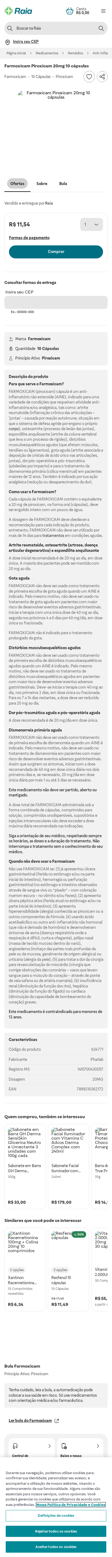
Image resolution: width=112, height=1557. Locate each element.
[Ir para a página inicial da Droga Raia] (18, 10)
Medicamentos (47, 53)
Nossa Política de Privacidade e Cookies (70, 1505)
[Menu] (103, 10)
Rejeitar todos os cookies (56, 1531)
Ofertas (17, 184)
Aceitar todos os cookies (55, 1547)
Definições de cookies (56, 1516)
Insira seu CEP (19, 292)
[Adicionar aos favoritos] (89, 76)
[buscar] (101, 28)
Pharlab (97, 1059)
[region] (56, 1507)
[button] (56, 129)
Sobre (41, 184)
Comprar (56, 251)
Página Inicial (16, 53)
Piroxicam (51, 358)
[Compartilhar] (102, 76)
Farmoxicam (39, 339)
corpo (14, 429)
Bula (63, 184)
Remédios (75, 53)
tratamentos (53, 535)
